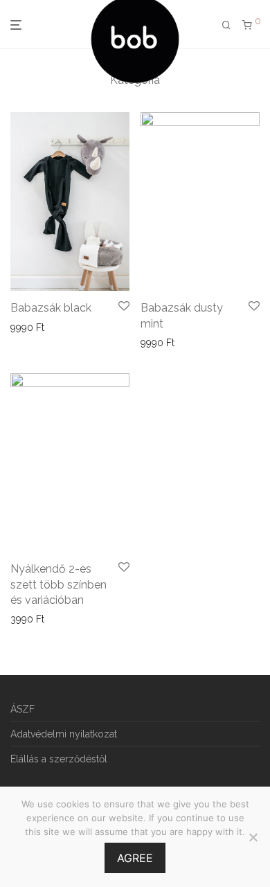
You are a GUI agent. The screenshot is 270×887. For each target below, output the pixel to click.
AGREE (135, 858)
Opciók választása (46, 619)
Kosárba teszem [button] (42, 327)
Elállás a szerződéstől (58, 758)
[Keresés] (226, 25)
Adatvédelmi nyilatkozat (63, 734)
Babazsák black (50, 307)
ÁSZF (22, 709)
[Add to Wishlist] (123, 307)
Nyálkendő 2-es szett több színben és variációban (58, 584)
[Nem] (253, 837)
